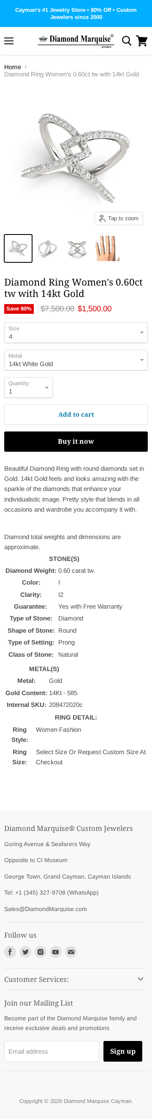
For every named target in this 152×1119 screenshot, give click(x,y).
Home (12, 66)
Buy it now (76, 441)
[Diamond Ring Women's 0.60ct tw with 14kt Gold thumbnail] (18, 248)
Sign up (123, 1051)
